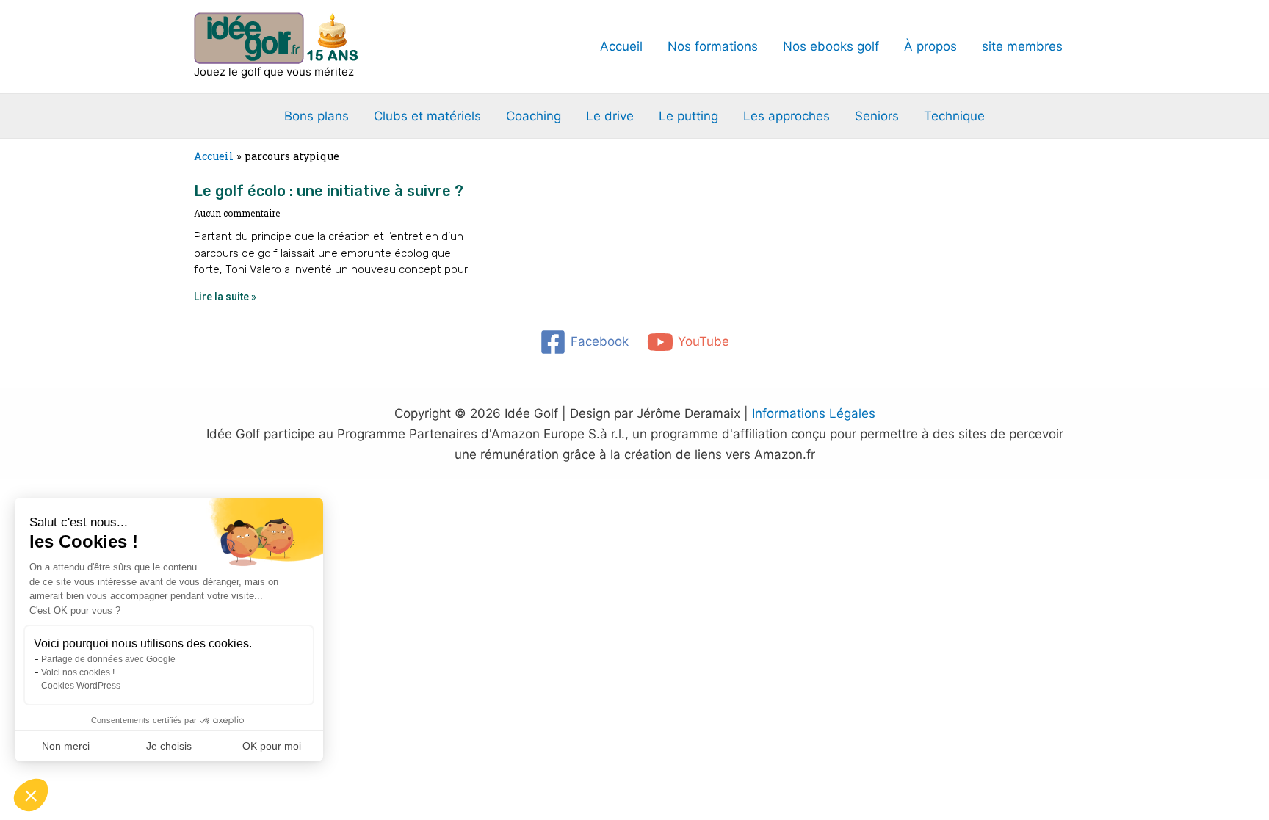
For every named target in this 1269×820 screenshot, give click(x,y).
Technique (954, 116)
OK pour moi (271, 746)
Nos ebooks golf (831, 46)
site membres (1022, 46)
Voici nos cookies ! (78, 672)
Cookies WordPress (80, 686)
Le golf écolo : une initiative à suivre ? (328, 191)
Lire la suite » (225, 296)
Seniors (877, 116)
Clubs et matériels (427, 116)
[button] (30, 795)
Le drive (610, 116)
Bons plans (316, 116)
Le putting (688, 116)
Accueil (621, 46)
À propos (930, 46)
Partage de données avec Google (108, 659)
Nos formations (713, 46)
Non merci (66, 746)
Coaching (533, 116)
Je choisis (169, 746)
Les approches (786, 116)
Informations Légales (813, 413)
